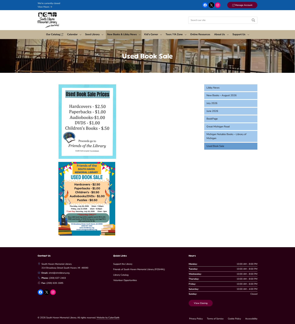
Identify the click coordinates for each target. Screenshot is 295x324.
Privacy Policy (196, 318)
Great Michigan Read (218, 126)
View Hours (44, 6)
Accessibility (251, 318)
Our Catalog (53, 34)
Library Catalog (120, 274)
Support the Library (122, 263)
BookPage (212, 118)
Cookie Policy (234, 318)
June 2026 (212, 111)
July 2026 (211, 103)
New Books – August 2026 (221, 95)
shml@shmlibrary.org (59, 272)
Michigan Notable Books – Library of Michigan (226, 136)
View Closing (201, 303)
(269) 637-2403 (57, 277)
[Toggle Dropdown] (80, 34)
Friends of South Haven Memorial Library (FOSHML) (139, 269)
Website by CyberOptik (107, 317)
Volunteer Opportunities (125, 280)
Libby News (213, 87)
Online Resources (200, 34)
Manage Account (243, 5)
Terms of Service (215, 318)
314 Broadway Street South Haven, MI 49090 (64, 267)
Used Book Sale (215, 146)
